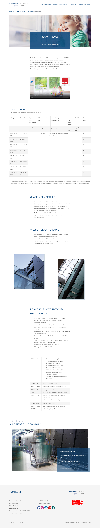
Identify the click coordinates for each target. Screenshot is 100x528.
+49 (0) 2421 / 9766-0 (43, 501)
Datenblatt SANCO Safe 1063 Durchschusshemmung (70, 463)
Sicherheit (30, 11)
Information (57, 4)
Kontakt (88, 4)
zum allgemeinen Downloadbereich (69, 468)
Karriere (80, 4)
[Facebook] (38, 507)
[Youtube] (49, 507)
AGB (89, 523)
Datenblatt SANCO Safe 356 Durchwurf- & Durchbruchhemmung (73, 456)
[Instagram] (42, 507)
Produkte (48, 4)
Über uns (73, 4)
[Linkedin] (46, 507)
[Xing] (53, 507)
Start (41, 4)
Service (65, 4)
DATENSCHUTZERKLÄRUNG (71, 523)
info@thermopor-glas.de (43, 503)
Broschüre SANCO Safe (68, 451)
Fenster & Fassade (20, 11)
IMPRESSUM (84, 523)
